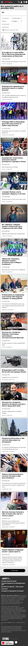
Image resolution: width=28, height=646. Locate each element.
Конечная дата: (5, 27)
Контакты (4, 589)
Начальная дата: (5, 24)
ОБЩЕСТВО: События (8, 451)
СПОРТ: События (7, 63)
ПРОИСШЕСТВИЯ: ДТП (8, 379)
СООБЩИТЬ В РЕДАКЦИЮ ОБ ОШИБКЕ (12, 591)
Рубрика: (4, 21)
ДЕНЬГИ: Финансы (7, 309)
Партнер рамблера (14, 638)
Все (3, 12)
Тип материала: (5, 18)
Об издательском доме (8, 581)
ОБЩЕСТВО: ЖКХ (7, 489)
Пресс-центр (19, 586)
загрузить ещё (14, 570)
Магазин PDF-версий (7, 586)
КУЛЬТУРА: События (8, 134)
